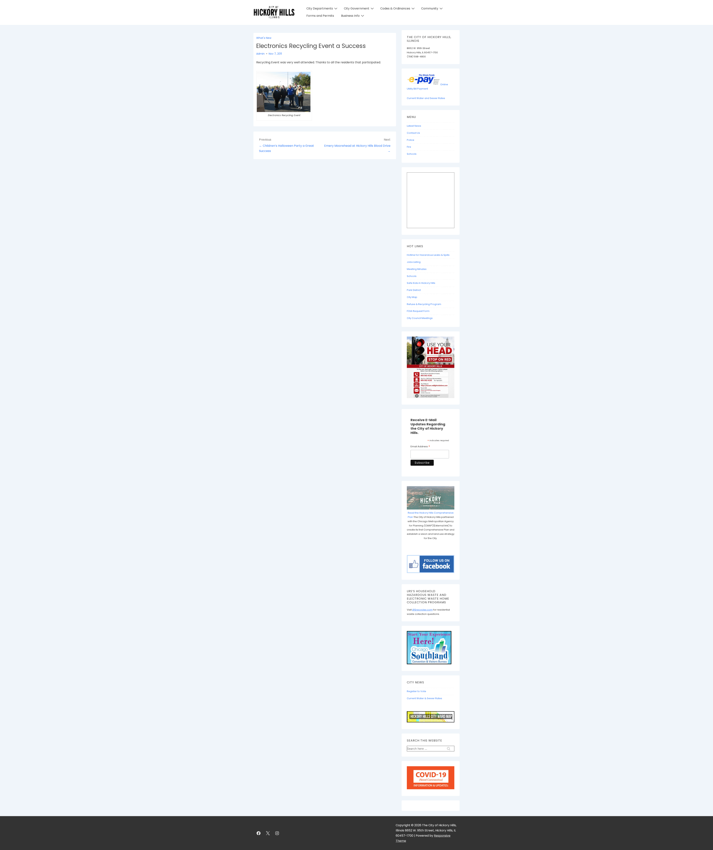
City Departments (319, 8)
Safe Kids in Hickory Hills (421, 283)
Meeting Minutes (417, 269)
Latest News (414, 126)
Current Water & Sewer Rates (424, 698)
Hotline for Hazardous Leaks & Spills (428, 255)
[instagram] (277, 833)
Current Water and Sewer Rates (426, 98)
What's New (263, 38)
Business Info (350, 16)
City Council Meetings (420, 318)
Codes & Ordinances (395, 8)
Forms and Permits (320, 16)
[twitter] (267, 833)
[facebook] (258, 833)
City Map (412, 297)
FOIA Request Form (418, 311)
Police (410, 140)
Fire (409, 147)
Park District (414, 290)
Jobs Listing (414, 262)
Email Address (420, 447)
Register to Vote (416, 691)
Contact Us (413, 133)
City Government (356, 8)
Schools (411, 154)
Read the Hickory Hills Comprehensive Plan (431, 515)
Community (429, 8)
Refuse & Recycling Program (424, 304)
